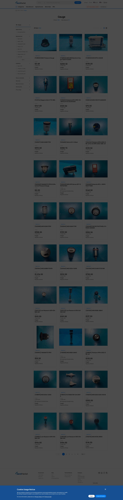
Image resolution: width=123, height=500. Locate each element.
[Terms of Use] (47, 496)
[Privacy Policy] (38, 496)
